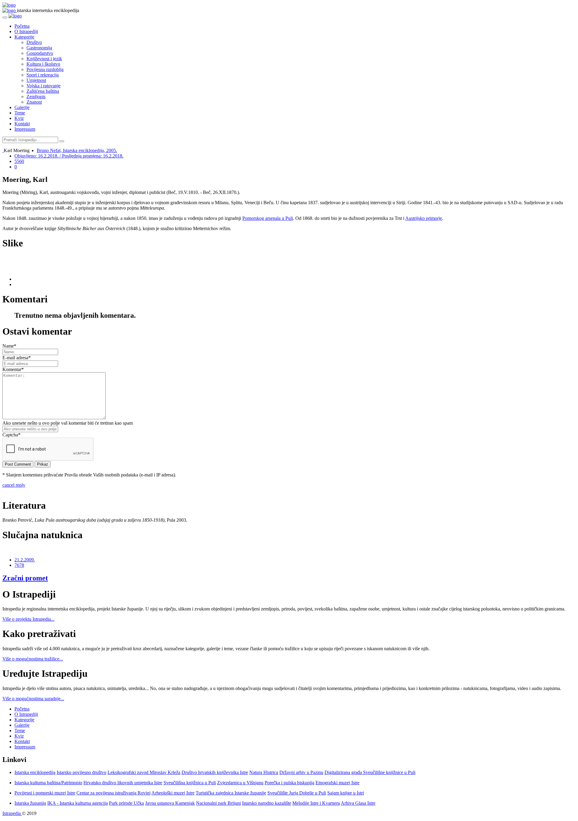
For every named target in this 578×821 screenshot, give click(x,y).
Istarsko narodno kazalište (266, 803)
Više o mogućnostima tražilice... (32, 658)
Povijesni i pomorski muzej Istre (44, 792)
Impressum (24, 129)
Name (9, 345)
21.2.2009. (24, 559)
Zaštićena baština (42, 91)
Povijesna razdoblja (45, 69)
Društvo (34, 42)
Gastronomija (39, 47)
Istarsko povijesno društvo (81, 772)
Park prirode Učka (126, 803)
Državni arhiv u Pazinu (301, 772)
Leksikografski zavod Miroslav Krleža (143, 772)
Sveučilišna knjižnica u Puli (189, 782)
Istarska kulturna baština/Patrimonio (48, 782)
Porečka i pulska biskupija (289, 782)
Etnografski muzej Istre (337, 782)
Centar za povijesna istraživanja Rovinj (113, 792)
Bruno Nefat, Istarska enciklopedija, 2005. (77, 150)
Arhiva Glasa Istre (358, 803)
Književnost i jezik (44, 58)
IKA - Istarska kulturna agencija (77, 803)
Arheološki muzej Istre (172, 792)
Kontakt (22, 123)
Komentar (13, 369)
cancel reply (13, 485)
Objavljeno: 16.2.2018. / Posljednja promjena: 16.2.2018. (68, 155)
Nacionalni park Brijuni (218, 803)
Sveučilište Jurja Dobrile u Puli (296, 792)
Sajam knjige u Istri (345, 792)
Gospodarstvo (39, 53)
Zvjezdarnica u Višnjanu (240, 782)
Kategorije (24, 36)
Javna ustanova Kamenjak (170, 803)
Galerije (22, 107)
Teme (19, 112)
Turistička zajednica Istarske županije (231, 792)
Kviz (19, 118)
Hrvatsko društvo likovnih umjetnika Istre (122, 782)
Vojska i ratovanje (43, 85)
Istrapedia (12, 813)
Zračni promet (25, 578)
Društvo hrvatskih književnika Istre (215, 772)
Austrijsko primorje (423, 218)
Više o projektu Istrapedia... (28, 619)
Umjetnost (36, 80)
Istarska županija (30, 803)
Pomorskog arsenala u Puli (267, 218)
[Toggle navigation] (4, 17)
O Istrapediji (26, 31)
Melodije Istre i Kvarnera (316, 803)
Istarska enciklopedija (34, 772)
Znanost (34, 102)
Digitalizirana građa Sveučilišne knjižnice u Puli (370, 772)
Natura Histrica (263, 772)
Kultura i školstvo (43, 64)
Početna (22, 26)
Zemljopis (35, 96)
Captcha (11, 434)
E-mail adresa (16, 357)
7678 (19, 565)
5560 (19, 161)
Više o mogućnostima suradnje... (33, 698)
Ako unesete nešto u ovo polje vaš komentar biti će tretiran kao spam (67, 423)
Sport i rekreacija (42, 74)
